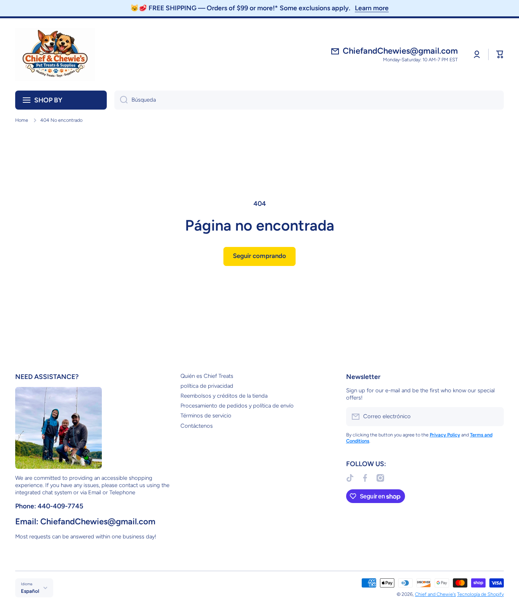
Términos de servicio (205, 415)
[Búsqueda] (121, 100)
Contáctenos (196, 425)
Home (21, 120)
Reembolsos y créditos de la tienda (223, 395)
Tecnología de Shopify (480, 594)
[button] (500, 54)
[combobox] (309, 100)
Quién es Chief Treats (206, 376)
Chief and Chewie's (435, 594)
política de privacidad (206, 385)
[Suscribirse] (494, 416)
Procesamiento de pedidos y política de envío (237, 405)
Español (30, 591)
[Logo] (55, 54)
